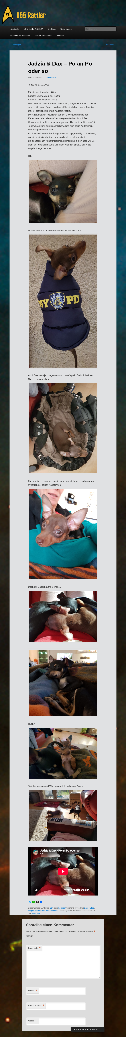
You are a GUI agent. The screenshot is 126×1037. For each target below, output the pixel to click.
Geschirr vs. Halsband (20, 35)
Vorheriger (15, 45)
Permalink (36, 913)
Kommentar (34, 948)
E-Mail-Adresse (36, 1005)
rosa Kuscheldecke (50, 911)
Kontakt (60, 35)
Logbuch (62, 908)
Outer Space (66, 29)
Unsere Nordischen (43, 35)
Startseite (14, 29)
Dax (86, 908)
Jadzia (91, 908)
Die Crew (52, 29)
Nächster (111, 45)
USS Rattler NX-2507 (33, 29)
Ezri (51, 908)
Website (31, 1021)
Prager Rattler (34, 911)
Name (32, 990)
